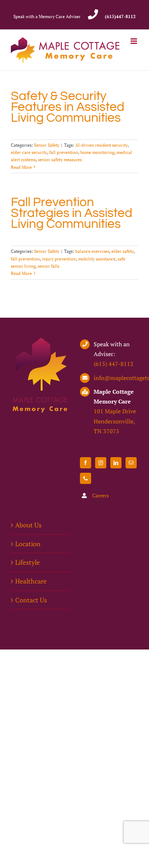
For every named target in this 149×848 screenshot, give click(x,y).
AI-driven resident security (101, 145)
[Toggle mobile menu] (134, 41)
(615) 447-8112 (113, 364)
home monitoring (97, 152)
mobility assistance (96, 259)
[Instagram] (100, 462)
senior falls (48, 266)
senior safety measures (60, 159)
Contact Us (31, 600)
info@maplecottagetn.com (116, 378)
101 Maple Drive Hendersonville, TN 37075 (115, 421)
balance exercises (92, 251)
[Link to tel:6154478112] (92, 14)
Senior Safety (46, 145)
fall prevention (63, 152)
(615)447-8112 (120, 16)
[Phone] (85, 478)
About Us (28, 525)
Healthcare (31, 581)
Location (28, 543)
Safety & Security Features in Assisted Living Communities (67, 106)
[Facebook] (85, 462)
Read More (21, 167)
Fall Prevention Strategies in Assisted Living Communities (71, 213)
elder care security (29, 152)
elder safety (122, 251)
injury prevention (59, 259)
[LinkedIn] (116, 462)
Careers (100, 495)
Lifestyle (27, 562)
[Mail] (131, 462)
